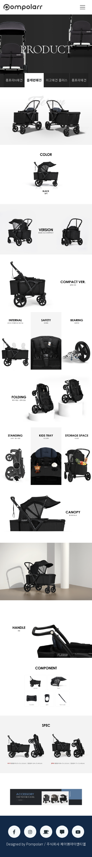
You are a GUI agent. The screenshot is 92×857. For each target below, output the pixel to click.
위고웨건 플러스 (56, 80)
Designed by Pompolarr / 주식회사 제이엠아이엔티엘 (46, 844)
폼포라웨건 (79, 80)
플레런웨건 (34, 80)
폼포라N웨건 (14, 80)
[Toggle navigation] (83, 7)
